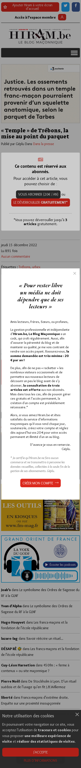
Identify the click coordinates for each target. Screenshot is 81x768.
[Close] (75, 273)
